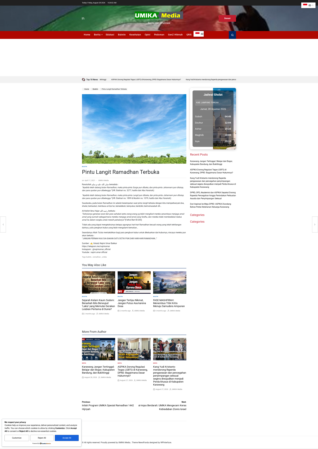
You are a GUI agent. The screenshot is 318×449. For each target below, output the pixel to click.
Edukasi (110, 34)
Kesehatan (135, 34)
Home (87, 34)
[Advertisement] (159, 57)
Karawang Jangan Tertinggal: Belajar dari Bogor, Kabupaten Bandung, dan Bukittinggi (98, 369)
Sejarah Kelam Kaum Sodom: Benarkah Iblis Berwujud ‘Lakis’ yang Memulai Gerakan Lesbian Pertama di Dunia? (98, 305)
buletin (88, 257)
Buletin (122, 34)
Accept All (66, 438)
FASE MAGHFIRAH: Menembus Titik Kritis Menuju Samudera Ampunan (169, 303)
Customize (16, 438)
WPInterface (165, 442)
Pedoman (159, 34)
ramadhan (97, 257)
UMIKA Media (103, 180)
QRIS (189, 34)
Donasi (227, 18)
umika (104, 257)
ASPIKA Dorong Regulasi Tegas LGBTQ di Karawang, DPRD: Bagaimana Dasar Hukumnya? (132, 80)
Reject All (42, 438)
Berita (97, 34)
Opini (147, 34)
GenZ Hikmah (175, 34)
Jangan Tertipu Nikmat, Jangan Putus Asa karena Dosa (132, 303)
